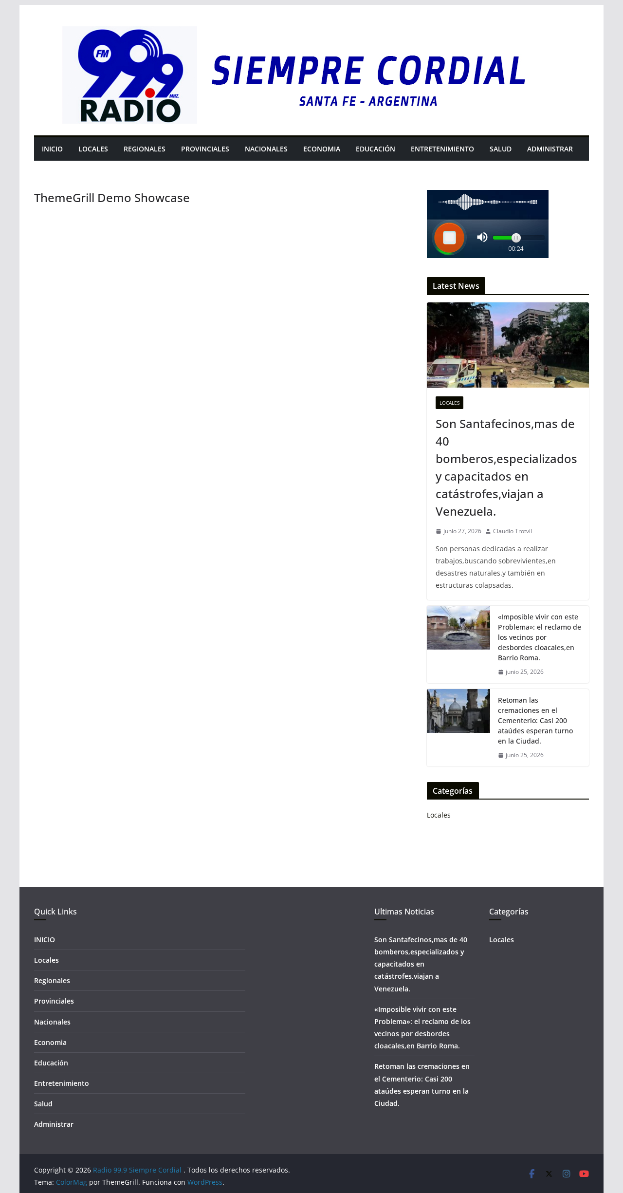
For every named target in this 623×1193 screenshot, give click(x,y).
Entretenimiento (442, 148)
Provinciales (205, 148)
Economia (321, 148)
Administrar (550, 148)
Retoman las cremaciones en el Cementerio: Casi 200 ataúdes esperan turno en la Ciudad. (535, 720)
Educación (375, 148)
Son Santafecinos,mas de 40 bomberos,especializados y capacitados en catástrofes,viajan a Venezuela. (506, 467)
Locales (93, 148)
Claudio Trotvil (512, 531)
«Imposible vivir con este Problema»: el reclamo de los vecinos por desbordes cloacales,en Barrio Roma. (539, 637)
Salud (501, 148)
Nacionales (266, 148)
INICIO (52, 148)
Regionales (144, 148)
